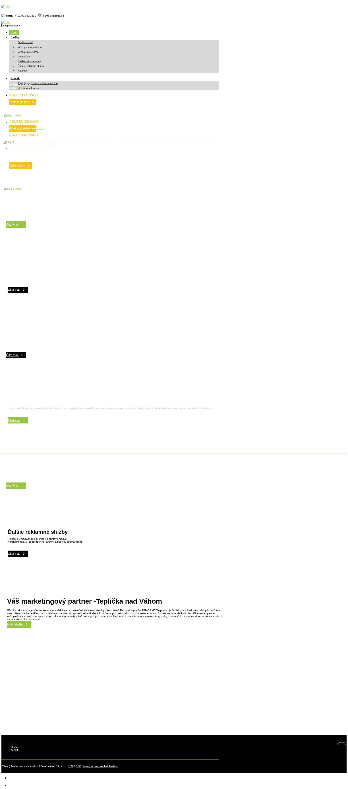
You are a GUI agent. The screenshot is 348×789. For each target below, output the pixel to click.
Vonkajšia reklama (28, 51)
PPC (78, 766)
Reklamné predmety (29, 61)
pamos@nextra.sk (53, 15)
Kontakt (15, 78)
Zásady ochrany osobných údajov (100, 766)
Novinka (22, 70)
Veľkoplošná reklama (30, 47)
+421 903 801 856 (25, 15)
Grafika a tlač (25, 42)
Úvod (14, 32)
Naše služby (15, 624)
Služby (15, 37)
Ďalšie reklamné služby (31, 65)
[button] (23, 37)
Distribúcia (24, 56)
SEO (70, 766)
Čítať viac (12, 224)
